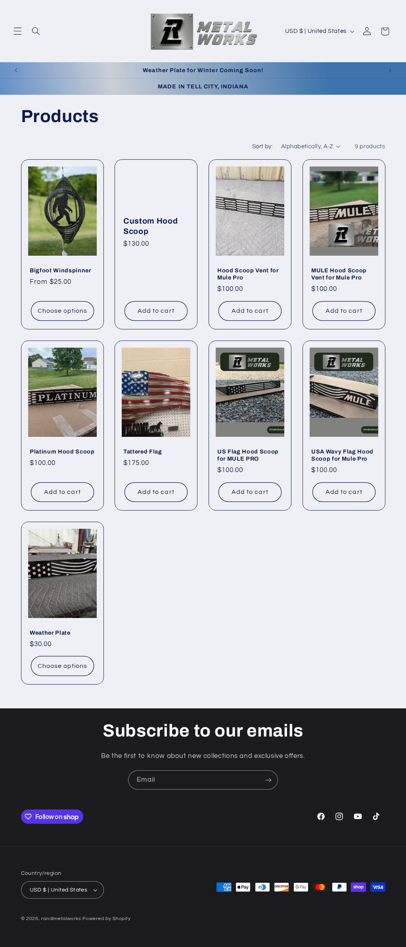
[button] (17, 31)
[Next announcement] (390, 70)
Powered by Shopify (106, 918)
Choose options (62, 311)
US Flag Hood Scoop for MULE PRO (248, 455)
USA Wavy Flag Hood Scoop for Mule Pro (342, 455)
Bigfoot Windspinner (60, 270)
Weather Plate (50, 632)
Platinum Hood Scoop (62, 451)
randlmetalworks (61, 918)
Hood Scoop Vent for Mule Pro (248, 274)
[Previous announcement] (16, 70)
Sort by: (262, 146)
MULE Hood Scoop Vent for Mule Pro (339, 274)
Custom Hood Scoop (150, 226)
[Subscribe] (268, 780)
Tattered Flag (142, 451)
